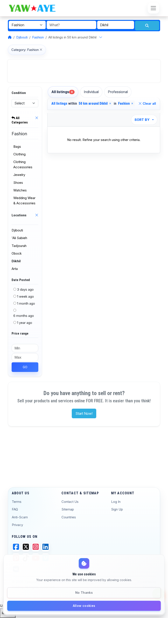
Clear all (149, 103)
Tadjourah (19, 246)
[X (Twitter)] (26, 547)
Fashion (38, 37)
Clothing (19, 154)
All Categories (20, 120)
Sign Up (117, 509)
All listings (62, 92)
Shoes (18, 183)
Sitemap (67, 509)
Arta (15, 269)
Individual (91, 92)
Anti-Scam (20, 517)
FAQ (15, 509)
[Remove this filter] (36, 121)
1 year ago (24, 323)
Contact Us (70, 502)
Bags (17, 146)
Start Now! (84, 413)
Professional (118, 92)
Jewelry (19, 175)
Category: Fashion (25, 50)
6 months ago (23, 316)
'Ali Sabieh (19, 238)
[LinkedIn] (45, 547)
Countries (68, 517)
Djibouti (22, 37)
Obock (17, 253)
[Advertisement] (84, 71)
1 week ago (25, 296)
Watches (20, 190)
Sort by (142, 120)
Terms (16, 502)
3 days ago (25, 289)
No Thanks (84, 592)
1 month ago (26, 303)
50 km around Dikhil (93, 103)
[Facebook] (16, 547)
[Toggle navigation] (153, 8)
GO (25, 367)
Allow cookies (84, 606)
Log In (116, 502)
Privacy (17, 525)
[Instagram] (36, 547)
